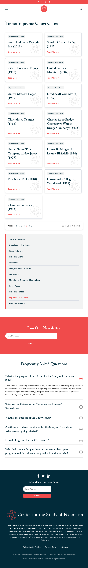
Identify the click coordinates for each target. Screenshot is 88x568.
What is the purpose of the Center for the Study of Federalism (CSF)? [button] (40, 378)
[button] (6, 9)
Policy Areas (14, 286)
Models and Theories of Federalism (24, 280)
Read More (12, 52)
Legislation (14, 274)
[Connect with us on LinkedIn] (49, 476)
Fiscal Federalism (16, 251)
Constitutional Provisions (19, 245)
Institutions (13, 262)
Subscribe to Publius (32, 547)
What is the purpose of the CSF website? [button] (28, 418)
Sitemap (64, 547)
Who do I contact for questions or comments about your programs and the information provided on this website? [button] (36, 451)
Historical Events (16, 257)
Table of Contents (17, 239)
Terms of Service (66, 554)
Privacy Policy (51, 547)
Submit (31, 343)
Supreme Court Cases (18, 297)
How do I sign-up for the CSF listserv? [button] (27, 440)
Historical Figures (16, 292)
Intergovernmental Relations (21, 268)
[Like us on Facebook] (38, 476)
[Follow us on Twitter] (43, 476)
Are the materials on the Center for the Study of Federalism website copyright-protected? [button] (38, 429)
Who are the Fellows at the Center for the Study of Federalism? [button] (33, 407)
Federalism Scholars (18, 303)
